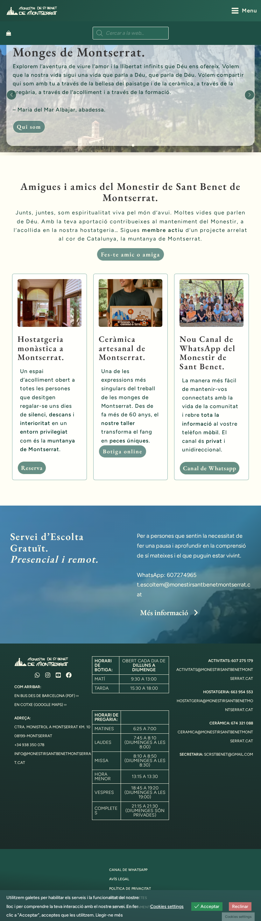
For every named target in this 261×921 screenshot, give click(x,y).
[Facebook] (69, 675)
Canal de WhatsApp (128, 870)
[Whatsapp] (37, 675)
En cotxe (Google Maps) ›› (40, 704)
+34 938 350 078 (29, 745)
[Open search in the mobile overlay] (131, 33)
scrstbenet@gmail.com (228, 754)
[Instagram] (48, 675)
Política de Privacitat (130, 889)
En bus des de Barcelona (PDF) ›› (46, 696)
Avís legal (119, 879)
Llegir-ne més (109, 915)
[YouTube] (58, 675)
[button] (128, 145)
